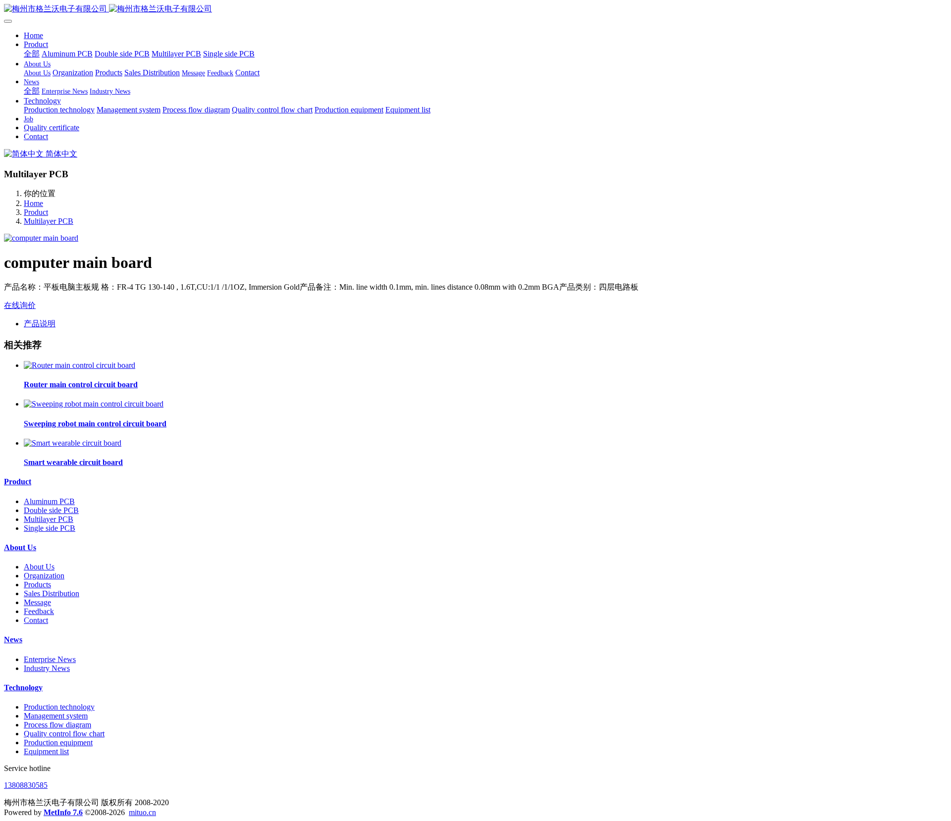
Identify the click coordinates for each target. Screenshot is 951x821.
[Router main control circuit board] (79, 365)
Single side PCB (49, 528)
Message (37, 602)
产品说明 (39, 323)
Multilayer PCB (48, 221)
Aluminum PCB (49, 501)
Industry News (47, 668)
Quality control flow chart (64, 733)
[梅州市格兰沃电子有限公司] (475, 9)
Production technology (59, 707)
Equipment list (46, 751)
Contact (36, 620)
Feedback (39, 611)
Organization (44, 575)
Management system (56, 716)
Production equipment (58, 742)
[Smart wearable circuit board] (72, 443)
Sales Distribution (51, 593)
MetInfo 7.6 (63, 812)
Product (36, 212)
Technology (23, 687)
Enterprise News (50, 659)
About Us (20, 547)
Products (37, 584)
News (13, 639)
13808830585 (26, 785)
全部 (32, 54)
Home (33, 35)
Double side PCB (51, 510)
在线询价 (20, 305)
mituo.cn (142, 812)
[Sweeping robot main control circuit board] (93, 404)
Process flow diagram (57, 724)
